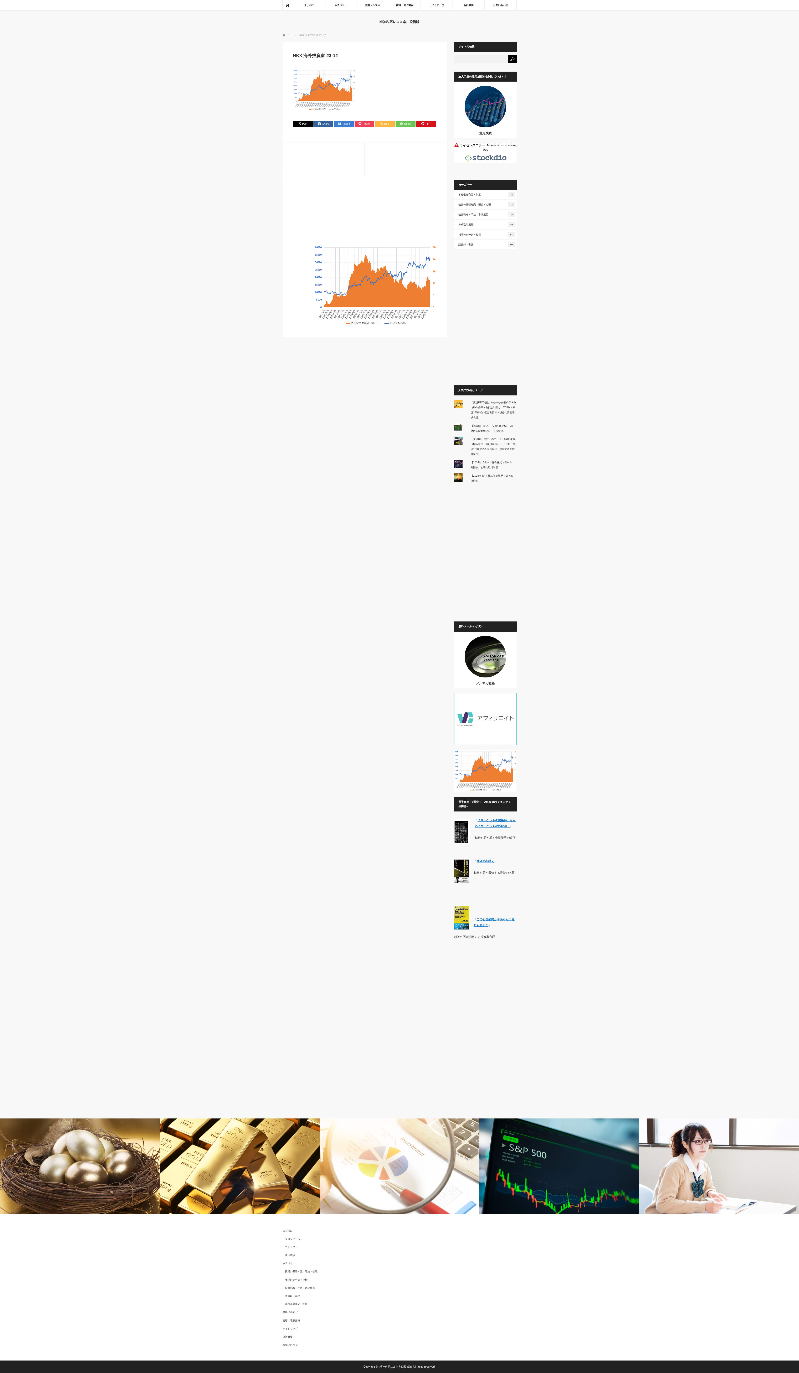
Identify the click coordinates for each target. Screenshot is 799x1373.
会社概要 (469, 5)
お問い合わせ (500, 5)
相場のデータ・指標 (485, 234)
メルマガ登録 (485, 683)
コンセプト (291, 1247)
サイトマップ (436, 5)
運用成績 (485, 133)
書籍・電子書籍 (404, 5)
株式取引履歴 (485, 224)
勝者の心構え (485, 861)
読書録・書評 (485, 244)
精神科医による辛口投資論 (399, 21)
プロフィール (292, 1239)
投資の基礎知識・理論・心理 (485, 204)
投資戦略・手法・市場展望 (485, 214)
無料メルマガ (372, 5)
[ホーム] (287, 5)
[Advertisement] (365, 216)
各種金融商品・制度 (485, 194)
